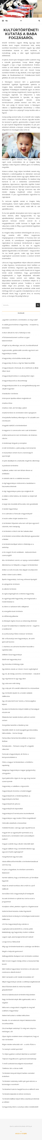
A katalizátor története (10, 393)
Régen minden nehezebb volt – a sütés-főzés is (19, 1044)
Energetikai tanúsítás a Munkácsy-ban (15, 725)
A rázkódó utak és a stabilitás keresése (16, 478)
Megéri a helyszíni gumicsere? (12, 951)
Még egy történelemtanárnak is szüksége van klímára (20, 946)
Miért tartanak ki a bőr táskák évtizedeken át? (18, 977)
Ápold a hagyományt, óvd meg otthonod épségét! (19, 579)
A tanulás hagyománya (10, 509)
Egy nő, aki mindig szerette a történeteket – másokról (21, 674)
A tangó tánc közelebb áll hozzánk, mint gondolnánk (20, 504)
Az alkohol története (9, 589)
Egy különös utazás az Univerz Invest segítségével (20, 669)
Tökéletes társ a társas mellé (12, 1068)
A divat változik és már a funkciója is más (16, 333)
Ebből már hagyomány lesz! (11, 659)
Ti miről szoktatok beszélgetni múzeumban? (17, 1063)
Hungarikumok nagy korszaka (12, 857)
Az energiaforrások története (12, 611)
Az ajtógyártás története (11, 584)
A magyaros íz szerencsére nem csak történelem (19, 430)
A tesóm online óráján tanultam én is (14, 518)
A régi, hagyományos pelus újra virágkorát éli (17, 491)
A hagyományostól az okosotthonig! (14, 381)
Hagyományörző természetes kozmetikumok (18, 813)
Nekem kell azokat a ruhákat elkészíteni (15, 1015)
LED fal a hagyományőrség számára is (15, 924)
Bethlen (21, 7)
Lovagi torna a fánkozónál (11, 942)
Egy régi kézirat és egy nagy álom (14, 679)
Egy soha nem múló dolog (11, 683)
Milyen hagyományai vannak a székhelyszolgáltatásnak (21, 982)
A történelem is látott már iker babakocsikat (17, 531)
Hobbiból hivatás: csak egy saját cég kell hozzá (18, 828)
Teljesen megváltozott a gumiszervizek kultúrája (19, 1059)
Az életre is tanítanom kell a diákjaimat (15, 607)
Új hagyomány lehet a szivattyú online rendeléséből (20, 1107)
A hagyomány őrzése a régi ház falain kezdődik (18, 363)
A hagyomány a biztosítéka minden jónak (16, 358)
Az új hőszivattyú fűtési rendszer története (17, 634)
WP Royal (29, 1126)
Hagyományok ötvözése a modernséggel (16, 791)
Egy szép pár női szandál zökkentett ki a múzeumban (20, 688)
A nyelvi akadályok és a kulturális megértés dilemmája (20, 461)
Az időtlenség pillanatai (10, 616)
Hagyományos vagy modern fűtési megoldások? (19, 818)
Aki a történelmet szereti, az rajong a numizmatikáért (20, 560)
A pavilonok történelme (10, 466)
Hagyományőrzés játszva (11, 804)
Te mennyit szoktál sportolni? (12, 1049)
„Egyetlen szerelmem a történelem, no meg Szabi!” (20, 320)
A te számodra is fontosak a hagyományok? (17, 514)
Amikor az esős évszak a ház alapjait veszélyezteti (20, 570)
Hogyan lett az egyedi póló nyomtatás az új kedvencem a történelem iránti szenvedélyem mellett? (18, 836)
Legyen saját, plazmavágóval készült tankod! (17, 937)
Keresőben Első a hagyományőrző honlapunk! (18, 894)
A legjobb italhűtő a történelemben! (14, 425)
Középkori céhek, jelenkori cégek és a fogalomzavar (20, 906)
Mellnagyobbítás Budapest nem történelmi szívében (20, 956)
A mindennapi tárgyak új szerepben (14, 443)
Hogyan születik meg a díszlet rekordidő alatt (18, 844)
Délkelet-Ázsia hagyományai (12, 655)
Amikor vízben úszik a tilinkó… (12, 574)
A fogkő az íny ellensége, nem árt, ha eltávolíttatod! (20, 345)
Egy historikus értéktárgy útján (13, 664)
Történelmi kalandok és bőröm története (16, 1094)
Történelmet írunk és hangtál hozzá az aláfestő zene (20, 1089)
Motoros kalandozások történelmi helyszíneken (18, 995)
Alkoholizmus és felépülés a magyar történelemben (20, 565)
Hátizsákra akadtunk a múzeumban (14, 823)
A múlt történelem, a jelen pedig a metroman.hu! (19, 448)
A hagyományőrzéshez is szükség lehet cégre (18, 376)
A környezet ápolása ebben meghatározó (16, 398)
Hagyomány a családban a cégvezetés (15, 786)
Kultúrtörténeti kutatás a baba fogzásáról (16, 911)
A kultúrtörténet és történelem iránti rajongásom (19, 413)
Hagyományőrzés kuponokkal (12, 809)
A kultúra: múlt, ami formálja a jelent (14, 408)
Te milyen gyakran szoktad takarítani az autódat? (19, 1054)
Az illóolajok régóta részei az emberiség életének (19, 621)
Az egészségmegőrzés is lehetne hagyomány (18, 594)
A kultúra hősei (7, 403)
